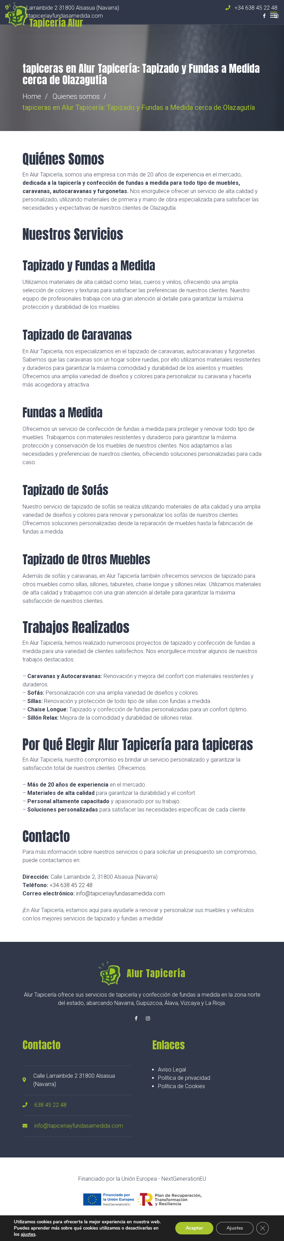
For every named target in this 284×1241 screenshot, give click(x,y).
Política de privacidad (184, 1078)
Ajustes (235, 1228)
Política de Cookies (181, 1086)
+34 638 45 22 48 (71, 885)
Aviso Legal (172, 1069)
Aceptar (194, 1228)
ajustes (28, 1234)
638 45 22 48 (50, 1105)
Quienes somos (76, 96)
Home (32, 96)
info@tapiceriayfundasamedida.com (120, 893)
